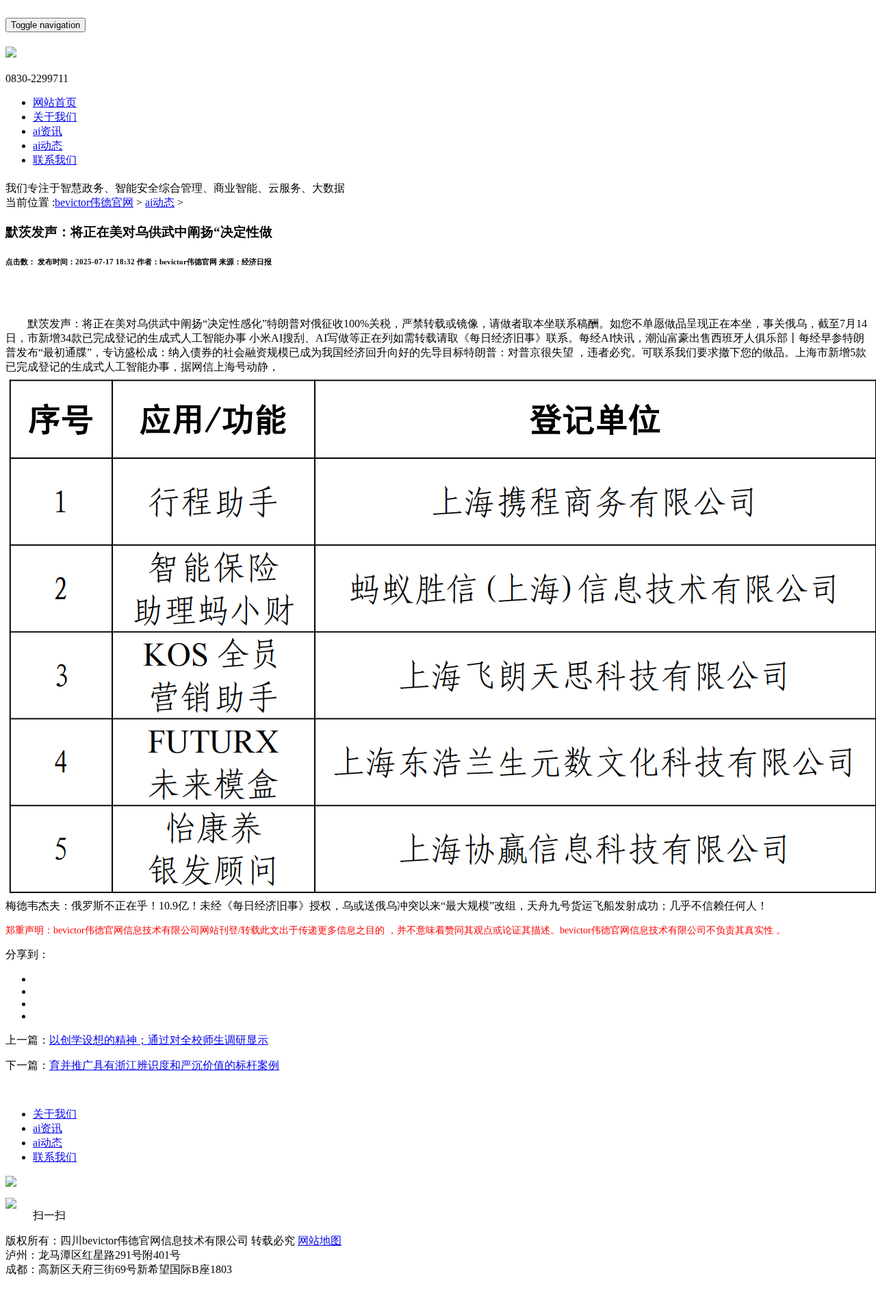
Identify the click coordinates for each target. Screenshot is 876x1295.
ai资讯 (47, 131)
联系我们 (55, 160)
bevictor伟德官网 (94, 202)
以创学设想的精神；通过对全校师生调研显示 (158, 1040)
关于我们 (55, 117)
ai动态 (47, 145)
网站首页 (55, 102)
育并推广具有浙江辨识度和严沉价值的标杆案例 (164, 1065)
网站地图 (320, 1240)
